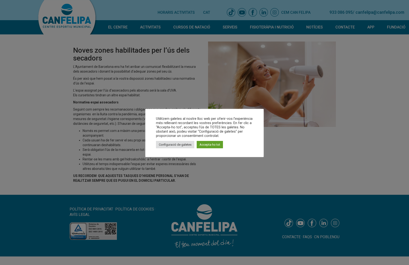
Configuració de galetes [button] (175, 144)
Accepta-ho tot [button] (210, 144)
